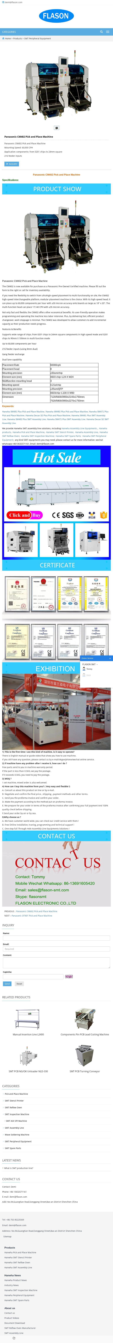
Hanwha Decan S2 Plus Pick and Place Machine (48, 415)
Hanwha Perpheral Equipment (19, 1295)
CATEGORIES (9, 32)
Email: (6, 944)
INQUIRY (12, 164)
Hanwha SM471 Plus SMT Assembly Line (66, 419)
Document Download (14, 1323)
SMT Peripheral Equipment (37, 38)
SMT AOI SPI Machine (16, 1120)
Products (18, 38)
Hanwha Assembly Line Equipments (79, 428)
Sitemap (7, 1236)
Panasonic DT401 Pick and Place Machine (32, 915)
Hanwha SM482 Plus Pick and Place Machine (67, 411)
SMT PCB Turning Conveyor (85, 1071)
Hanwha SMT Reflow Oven (17, 1262)
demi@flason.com (13, 2)
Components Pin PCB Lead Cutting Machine (85, 1034)
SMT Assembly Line (14, 1127)
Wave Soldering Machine (17, 1134)
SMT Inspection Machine (17, 1114)
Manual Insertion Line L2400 (28, 1034)
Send (7, 983)
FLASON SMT (89, 664)
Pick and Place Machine (16, 1093)
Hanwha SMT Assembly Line (18, 1267)
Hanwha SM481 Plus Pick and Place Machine (23, 411)
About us (9, 1308)
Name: (6, 933)
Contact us (9, 1313)
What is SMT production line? (18, 1168)
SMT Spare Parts (13, 1148)
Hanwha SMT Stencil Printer (60, 432)
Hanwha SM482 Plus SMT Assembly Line (26, 419)
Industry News (11, 1285)
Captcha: (7, 972)
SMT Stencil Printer (14, 1100)
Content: (7, 955)
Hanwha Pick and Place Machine (28, 432)
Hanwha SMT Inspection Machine (37, 436)
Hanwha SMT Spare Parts (68, 436)
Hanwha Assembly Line (86, 432)
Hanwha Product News (15, 1280)
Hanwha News (12, 1275)
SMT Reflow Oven (13, 1107)
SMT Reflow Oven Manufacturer (20, 1328)
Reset (19, 983)
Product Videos (11, 1318)
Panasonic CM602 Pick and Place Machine (36, 911)
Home (8, 38)
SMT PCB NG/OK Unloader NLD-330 (28, 1071)
